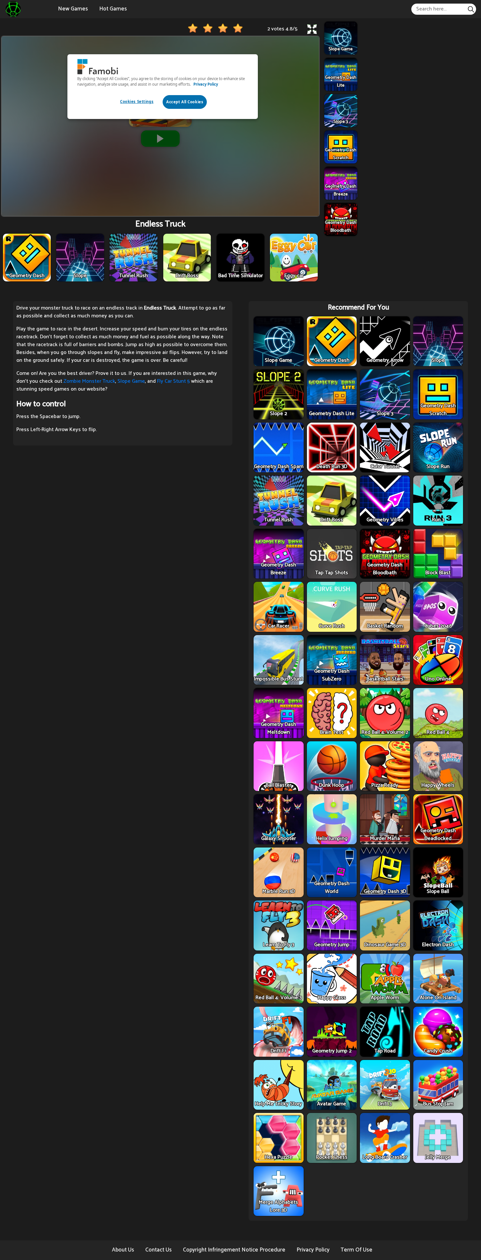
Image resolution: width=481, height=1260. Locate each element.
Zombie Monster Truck (89, 381)
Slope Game (131, 381)
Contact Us (158, 1249)
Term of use (356, 1249)
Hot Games (113, 8)
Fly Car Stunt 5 (173, 381)
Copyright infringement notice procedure (234, 1249)
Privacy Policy (313, 1249)
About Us (123, 1249)
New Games (73, 8)
